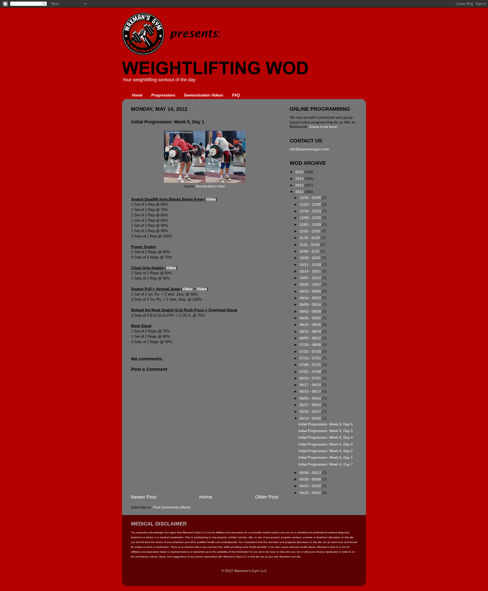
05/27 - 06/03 (310, 405)
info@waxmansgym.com (309, 149)
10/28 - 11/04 (310, 258)
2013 (299, 185)
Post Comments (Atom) (172, 507)
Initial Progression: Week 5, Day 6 (325, 424)
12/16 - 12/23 (310, 211)
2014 (299, 179)
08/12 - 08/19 (310, 331)
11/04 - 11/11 (310, 251)
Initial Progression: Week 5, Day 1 (325, 457)
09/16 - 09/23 (310, 298)
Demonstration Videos (203, 95)
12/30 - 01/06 (310, 198)
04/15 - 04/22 (310, 493)
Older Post (266, 497)
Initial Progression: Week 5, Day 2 (325, 451)
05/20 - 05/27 (310, 411)
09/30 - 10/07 (310, 284)
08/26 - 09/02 (310, 318)
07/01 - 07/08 (310, 372)
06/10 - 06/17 (310, 391)
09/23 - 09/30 (310, 291)
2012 (299, 192)
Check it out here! (323, 127)
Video (211, 199)
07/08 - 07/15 (310, 365)
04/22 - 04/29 (310, 486)
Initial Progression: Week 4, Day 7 (325, 464)
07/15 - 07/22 (310, 358)
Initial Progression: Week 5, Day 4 (325, 437)
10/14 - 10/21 (310, 271)
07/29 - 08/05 (310, 345)
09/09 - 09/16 (310, 305)
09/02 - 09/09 (310, 311)
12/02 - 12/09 (310, 225)
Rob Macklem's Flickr (210, 186)
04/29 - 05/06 (310, 479)
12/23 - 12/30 (310, 204)
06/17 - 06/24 (310, 385)
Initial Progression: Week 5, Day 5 (325, 431)
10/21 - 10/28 (310, 265)
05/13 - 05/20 (310, 418)
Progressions (163, 95)
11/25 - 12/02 (310, 231)
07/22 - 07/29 (310, 352)
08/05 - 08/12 (310, 338)
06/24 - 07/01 (310, 378)
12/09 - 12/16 (310, 218)
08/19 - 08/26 (310, 325)
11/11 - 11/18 (310, 245)
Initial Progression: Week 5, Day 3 (325, 444)
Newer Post (143, 497)
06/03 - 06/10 (310, 398)
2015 (299, 172)
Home (137, 95)
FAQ (236, 95)
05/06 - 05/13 (310, 473)
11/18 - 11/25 (310, 238)
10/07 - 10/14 (310, 278)
